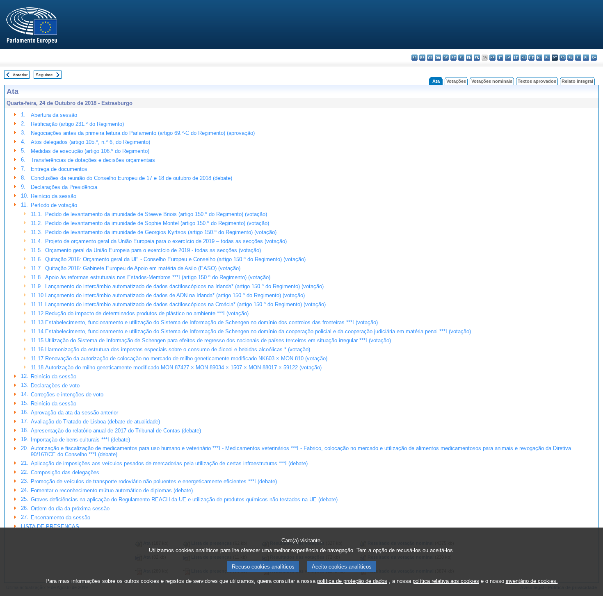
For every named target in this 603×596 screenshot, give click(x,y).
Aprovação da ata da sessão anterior (74, 412)
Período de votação (54, 205)
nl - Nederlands (539, 58)
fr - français (477, 58)
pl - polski (547, 58)
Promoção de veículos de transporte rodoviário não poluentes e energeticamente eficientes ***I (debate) (154, 481)
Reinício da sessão (53, 196)
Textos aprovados (537, 81)
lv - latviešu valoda (508, 58)
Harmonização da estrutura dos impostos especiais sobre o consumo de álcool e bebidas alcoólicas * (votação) (177, 349)
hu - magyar (524, 58)
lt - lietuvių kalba (516, 58)
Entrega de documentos (59, 169)
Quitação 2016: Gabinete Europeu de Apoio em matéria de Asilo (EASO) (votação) (142, 268)
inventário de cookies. (532, 581)
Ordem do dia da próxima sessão (70, 508)
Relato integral (577, 81)
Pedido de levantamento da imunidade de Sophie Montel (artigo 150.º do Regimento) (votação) (157, 223)
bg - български (414, 58)
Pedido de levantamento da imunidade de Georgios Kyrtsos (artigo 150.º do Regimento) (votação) (160, 232)
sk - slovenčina (570, 58)
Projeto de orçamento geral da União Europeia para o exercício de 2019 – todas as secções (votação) (166, 241)
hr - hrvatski (492, 58)
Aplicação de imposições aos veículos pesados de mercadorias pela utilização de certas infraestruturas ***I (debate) (169, 463)
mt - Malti (531, 58)
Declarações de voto (55, 385)
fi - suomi (586, 58)
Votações (456, 81)
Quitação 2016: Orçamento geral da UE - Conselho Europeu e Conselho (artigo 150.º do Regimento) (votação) (175, 259)
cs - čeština (430, 58)
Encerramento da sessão (60, 517)
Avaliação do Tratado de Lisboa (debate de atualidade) (95, 422)
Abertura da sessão (54, 115)
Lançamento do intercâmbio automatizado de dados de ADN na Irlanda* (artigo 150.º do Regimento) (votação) (175, 295)
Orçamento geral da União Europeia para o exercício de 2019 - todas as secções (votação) (153, 250)
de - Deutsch (446, 58)
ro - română (563, 58)
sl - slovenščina (578, 58)
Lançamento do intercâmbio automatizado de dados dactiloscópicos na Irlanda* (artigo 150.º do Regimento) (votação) (184, 286)
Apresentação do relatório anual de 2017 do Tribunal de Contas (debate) (116, 431)
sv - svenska (594, 58)
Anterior (20, 75)
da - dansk (438, 58)
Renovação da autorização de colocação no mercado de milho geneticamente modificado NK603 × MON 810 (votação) (186, 358)
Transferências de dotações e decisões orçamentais (93, 160)
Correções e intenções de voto (67, 394)
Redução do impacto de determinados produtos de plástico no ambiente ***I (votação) (147, 313)
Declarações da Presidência (64, 187)
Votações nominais (491, 81)
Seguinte (44, 75)
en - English (469, 58)
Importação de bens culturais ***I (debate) (80, 440)
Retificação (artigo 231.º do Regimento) (77, 124)
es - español (422, 58)
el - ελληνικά (461, 58)
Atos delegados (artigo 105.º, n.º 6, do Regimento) (90, 142)
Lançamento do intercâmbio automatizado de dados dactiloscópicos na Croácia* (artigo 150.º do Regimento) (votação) (185, 304)
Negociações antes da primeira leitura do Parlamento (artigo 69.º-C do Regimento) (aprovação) (143, 133)
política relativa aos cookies (446, 581)
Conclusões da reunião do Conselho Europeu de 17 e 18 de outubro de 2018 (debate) (131, 178)
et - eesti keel (453, 58)
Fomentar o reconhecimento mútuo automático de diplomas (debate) (112, 490)
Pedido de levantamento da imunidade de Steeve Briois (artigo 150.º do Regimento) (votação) (156, 214)
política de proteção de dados (352, 581)
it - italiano (500, 58)
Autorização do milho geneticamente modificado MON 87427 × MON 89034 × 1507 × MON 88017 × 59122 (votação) (183, 367)
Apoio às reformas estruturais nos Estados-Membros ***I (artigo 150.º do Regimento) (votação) (157, 277)
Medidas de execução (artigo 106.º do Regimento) (90, 151)
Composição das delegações (65, 472)
